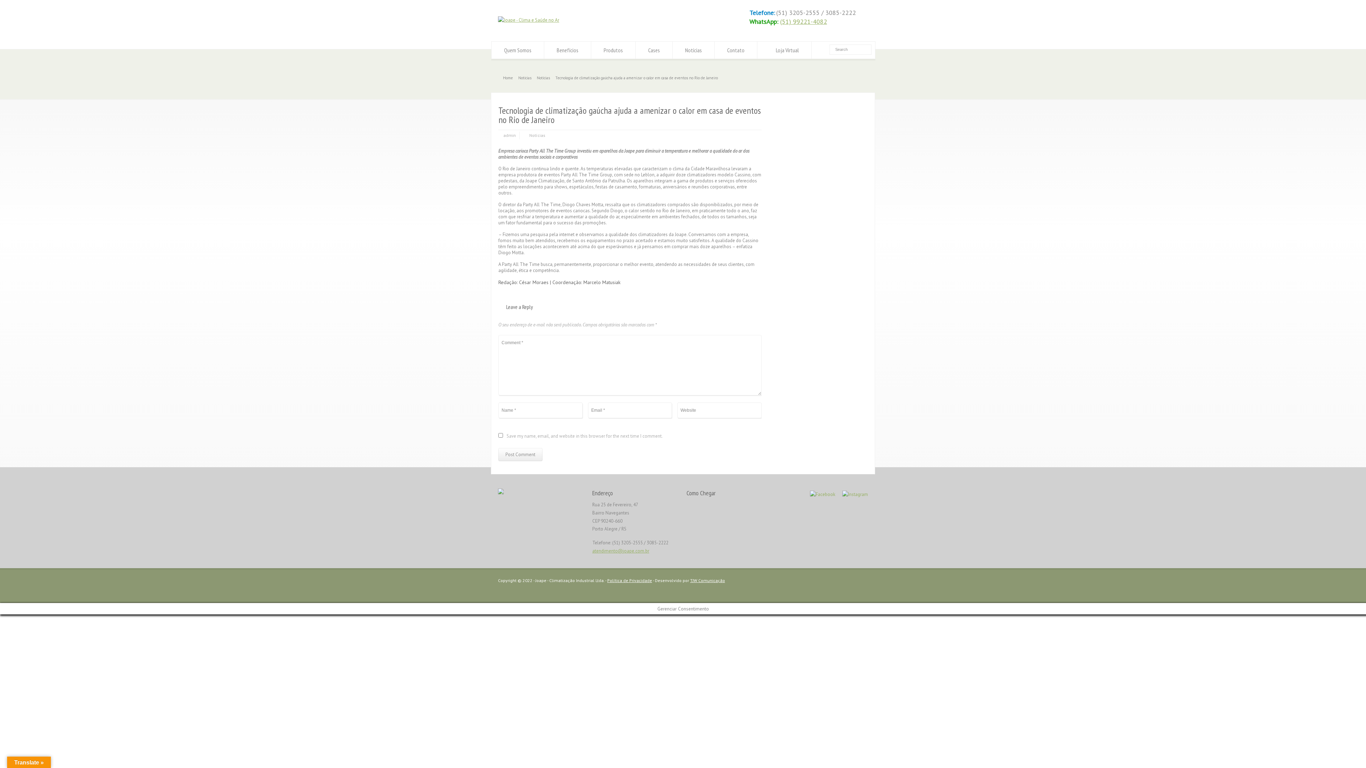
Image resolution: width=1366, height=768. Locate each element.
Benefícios (567, 50)
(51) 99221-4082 (803, 21)
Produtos (613, 50)
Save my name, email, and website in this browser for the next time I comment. (585, 436)
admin (509, 135)
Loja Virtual (787, 50)
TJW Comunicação (707, 580)
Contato (736, 50)
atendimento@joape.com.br (620, 551)
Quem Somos (517, 50)
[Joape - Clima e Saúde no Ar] (528, 20)
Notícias (693, 50)
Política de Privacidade (629, 580)
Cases (654, 50)
